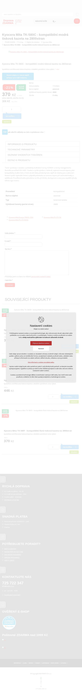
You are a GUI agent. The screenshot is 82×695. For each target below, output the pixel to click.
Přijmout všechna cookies (41, 343)
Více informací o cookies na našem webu (41, 362)
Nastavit (41, 349)
